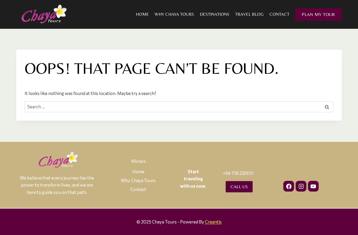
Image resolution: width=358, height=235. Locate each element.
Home (142, 14)
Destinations (214, 14)
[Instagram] (301, 186)
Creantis (213, 222)
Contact (279, 14)
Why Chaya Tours (174, 14)
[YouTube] (313, 186)
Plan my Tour (318, 14)
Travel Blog (249, 14)
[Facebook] (288, 186)
